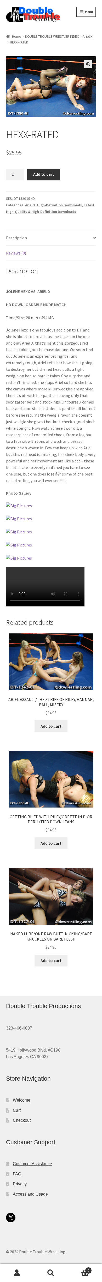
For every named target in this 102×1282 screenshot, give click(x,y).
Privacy (20, 1184)
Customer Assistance (32, 1164)
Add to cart (43, 174)
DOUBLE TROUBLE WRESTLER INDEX (52, 36)
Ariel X (87, 36)
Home (16, 36)
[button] (88, 64)
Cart (17, 1110)
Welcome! (22, 1100)
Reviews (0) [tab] (16, 253)
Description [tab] (16, 237)
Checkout (22, 1120)
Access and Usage (30, 1194)
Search (51, 1273)
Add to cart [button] (51, 726)
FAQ (17, 1174)
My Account (17, 1273)
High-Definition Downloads (59, 205)
